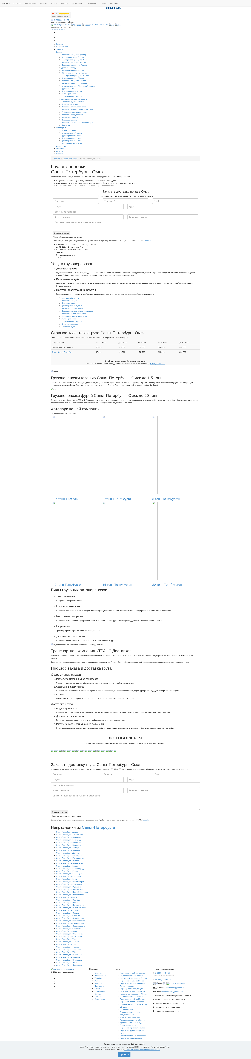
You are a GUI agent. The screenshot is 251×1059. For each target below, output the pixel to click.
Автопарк (60, 127)
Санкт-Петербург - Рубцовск (68, 910)
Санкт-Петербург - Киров (67, 871)
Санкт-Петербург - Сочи (66, 931)
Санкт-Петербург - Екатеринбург (70, 858)
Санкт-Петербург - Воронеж (68, 850)
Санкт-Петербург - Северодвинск (70, 920)
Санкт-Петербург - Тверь (66, 939)
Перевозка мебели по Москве (74, 83)
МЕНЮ (6, 3)
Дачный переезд (68, 67)
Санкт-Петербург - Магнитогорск (70, 881)
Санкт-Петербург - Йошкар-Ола (69, 863)
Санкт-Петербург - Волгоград (68, 845)
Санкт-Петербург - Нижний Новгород (72, 892)
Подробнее (148, 241)
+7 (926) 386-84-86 (100, 24)
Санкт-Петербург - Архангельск (69, 834)
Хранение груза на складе (72, 101)
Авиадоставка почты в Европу (74, 99)
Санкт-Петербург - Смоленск (68, 928)
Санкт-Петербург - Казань (67, 865)
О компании (61, 148)
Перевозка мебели (69, 303)
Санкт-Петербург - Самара (67, 912)
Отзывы (59, 151)
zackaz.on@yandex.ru (175, 987)
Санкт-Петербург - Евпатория (69, 855)
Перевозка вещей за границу (73, 54)
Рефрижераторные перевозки (74, 112)
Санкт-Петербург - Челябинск (69, 957)
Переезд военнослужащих (72, 70)
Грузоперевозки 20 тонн (71, 143)
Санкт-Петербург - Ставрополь (69, 933)
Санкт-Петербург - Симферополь (70, 926)
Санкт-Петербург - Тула (66, 944)
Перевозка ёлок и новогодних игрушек (77, 122)
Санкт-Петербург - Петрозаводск (70, 905)
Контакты (60, 153)
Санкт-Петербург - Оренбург (68, 899)
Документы (61, 146)
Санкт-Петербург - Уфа (66, 952)
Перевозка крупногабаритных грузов (77, 109)
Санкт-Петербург (70, 158)
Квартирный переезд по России (75, 59)
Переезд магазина (69, 119)
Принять (124, 1054)
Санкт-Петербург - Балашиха (68, 837)
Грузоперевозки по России (72, 57)
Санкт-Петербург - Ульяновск (68, 949)
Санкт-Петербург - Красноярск (69, 876)
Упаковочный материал (71, 96)
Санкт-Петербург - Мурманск (68, 886)
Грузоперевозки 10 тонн (71, 138)
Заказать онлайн (58, 29)
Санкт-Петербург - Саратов (68, 915)
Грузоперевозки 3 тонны (71, 132)
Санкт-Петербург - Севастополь (70, 918)
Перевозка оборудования (72, 114)
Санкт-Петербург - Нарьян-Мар (69, 889)
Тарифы (59, 49)
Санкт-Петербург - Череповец (69, 959)
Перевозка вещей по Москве (73, 80)
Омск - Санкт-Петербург (62, 352)
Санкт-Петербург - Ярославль (69, 965)
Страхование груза (69, 104)
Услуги (59, 52)
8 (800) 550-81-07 (61, 20)
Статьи (97, 988)
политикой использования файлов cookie (142, 1049)
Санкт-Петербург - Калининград (70, 868)
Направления (62, 46)
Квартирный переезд (70, 297)
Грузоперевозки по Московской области (78, 85)
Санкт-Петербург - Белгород (68, 839)
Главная (59, 44)
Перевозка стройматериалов (73, 106)
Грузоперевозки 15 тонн (71, 140)
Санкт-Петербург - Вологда (67, 847)
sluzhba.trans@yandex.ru (172, 991)
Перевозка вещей (69, 300)
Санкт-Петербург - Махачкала (69, 884)
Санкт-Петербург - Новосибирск (70, 894)
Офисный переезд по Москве (74, 72)
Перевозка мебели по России (74, 65)
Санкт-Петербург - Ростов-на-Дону (71, 907)
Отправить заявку (61, 232)
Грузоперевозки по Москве (72, 78)
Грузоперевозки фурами (71, 91)
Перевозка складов (69, 117)
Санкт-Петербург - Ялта (66, 962)
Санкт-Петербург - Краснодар (69, 873)
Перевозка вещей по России (73, 62)
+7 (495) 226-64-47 (61, 24)
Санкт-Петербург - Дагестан (68, 852)
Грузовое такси (67, 88)
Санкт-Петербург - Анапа (67, 832)
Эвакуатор (65, 125)
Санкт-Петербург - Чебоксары (69, 954)
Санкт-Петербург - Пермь (67, 902)
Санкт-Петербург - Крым (66, 879)
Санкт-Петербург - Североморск (70, 923)
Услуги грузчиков (68, 93)
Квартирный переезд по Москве (75, 75)
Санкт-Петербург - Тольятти (68, 941)
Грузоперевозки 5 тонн (71, 135)
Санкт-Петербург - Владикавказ (69, 842)
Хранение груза (68, 326)
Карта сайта (100, 999)
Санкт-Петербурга (98, 827)
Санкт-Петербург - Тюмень (67, 946)
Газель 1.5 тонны (68, 130)
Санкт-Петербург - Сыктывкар (69, 936)
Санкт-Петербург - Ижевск (67, 860)
